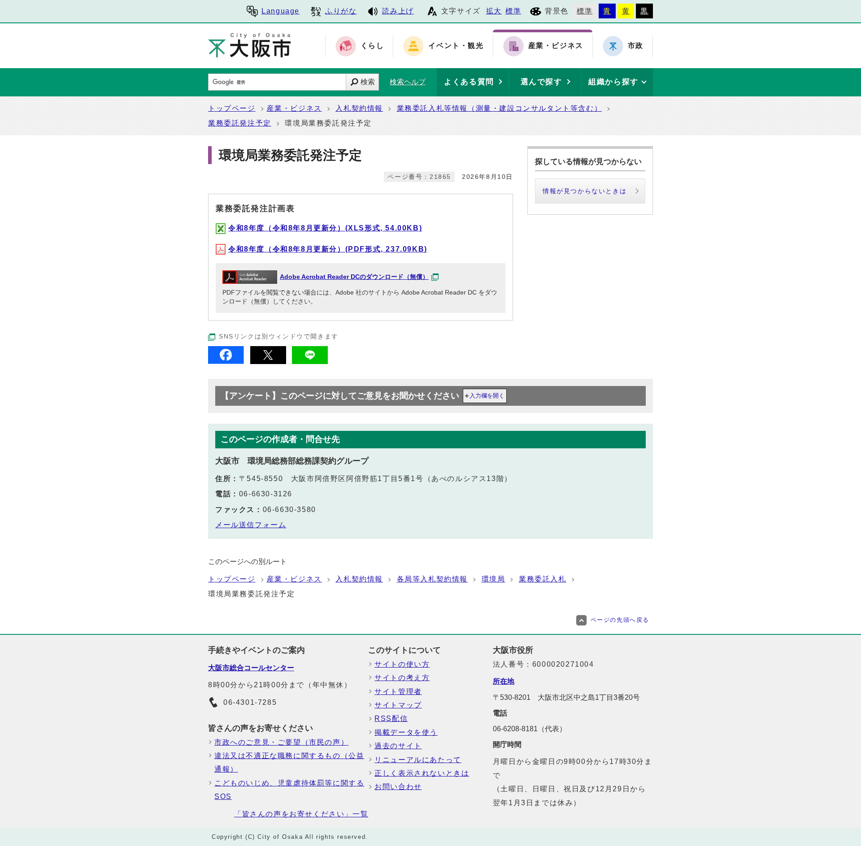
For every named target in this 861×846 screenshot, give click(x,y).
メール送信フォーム (250, 525)
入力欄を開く (487, 395)
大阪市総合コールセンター (251, 668)
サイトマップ (398, 705)
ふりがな (341, 11)
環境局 (493, 579)
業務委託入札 (542, 579)
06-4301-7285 (250, 702)
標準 (513, 11)
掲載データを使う (406, 732)
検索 (368, 82)
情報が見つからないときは (584, 191)
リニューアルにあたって (417, 760)
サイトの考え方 (402, 677)
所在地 (503, 681)
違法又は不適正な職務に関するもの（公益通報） (289, 762)
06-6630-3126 (265, 494)
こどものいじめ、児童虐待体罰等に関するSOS (289, 789)
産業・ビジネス (294, 108)
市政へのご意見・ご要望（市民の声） (281, 742)
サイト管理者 (398, 691)
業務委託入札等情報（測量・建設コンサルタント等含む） (499, 108)
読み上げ (397, 11)
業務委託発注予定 (239, 123)
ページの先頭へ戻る (620, 619)
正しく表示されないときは (421, 773)
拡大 (494, 11)
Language (280, 11)
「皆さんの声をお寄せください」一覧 (301, 814)
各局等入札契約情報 (432, 579)
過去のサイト (398, 746)
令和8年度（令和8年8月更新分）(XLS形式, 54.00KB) (325, 228)
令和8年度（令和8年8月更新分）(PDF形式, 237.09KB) (327, 249)
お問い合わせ (398, 786)
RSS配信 (391, 718)
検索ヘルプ (408, 82)
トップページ (232, 108)
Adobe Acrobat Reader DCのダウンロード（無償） (354, 276)
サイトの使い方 (402, 664)
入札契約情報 (359, 108)
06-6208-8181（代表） (529, 729)
